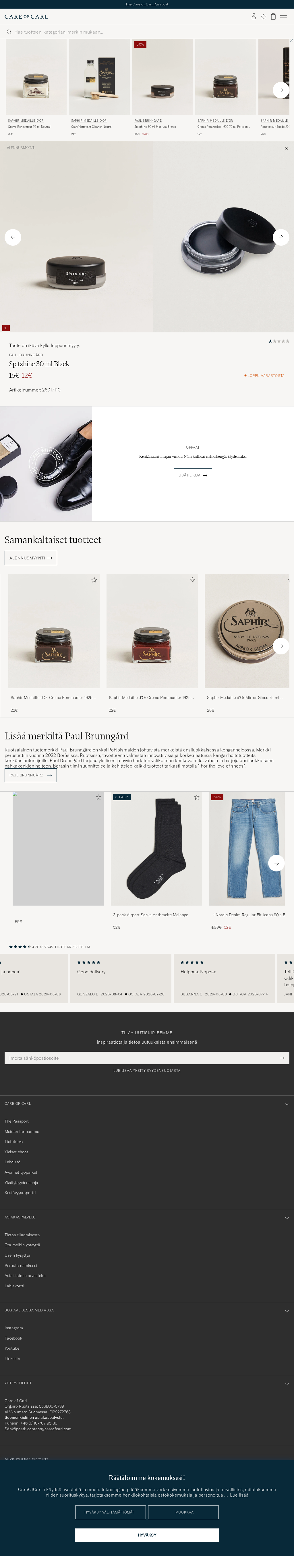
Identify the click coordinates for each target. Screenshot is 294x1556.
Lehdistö (12, 1161)
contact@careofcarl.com (49, 1428)
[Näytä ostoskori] (273, 16)
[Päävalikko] (283, 16)
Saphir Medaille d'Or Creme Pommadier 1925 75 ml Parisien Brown (51, 698)
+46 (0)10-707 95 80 (38, 1423)
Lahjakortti (14, 1285)
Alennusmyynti (21, 148)
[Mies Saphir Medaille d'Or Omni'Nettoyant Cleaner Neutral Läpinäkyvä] (99, 77)
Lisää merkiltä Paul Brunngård (67, 736)
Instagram (14, 1327)
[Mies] (58, 849)
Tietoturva (14, 1141)
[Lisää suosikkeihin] (93, 581)
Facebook (13, 1338)
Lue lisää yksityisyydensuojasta (147, 1070)
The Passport (17, 1121)
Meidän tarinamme (22, 1131)
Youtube (12, 1348)
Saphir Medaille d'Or (26, 121)
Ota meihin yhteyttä (22, 1244)
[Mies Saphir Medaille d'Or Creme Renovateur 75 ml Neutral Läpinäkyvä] (36, 77)
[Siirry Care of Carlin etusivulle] (26, 16)
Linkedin (12, 1358)
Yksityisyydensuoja (21, 1182)
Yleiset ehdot (16, 1151)
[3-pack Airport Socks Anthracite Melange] (156, 909)
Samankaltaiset (53, 540)
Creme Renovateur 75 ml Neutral (29, 127)
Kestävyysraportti (20, 1192)
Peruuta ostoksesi (21, 1265)
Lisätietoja (190, 475)
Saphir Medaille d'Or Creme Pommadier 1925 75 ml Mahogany (150, 698)
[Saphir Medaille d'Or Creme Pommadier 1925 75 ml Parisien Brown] (54, 692)
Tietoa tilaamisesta (22, 1234)
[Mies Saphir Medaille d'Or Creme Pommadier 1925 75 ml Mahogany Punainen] (152, 631)
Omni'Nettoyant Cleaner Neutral (91, 127)
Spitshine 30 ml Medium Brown (155, 127)
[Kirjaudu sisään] (254, 16)
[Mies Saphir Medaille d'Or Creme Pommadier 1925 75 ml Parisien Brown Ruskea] (225, 77)
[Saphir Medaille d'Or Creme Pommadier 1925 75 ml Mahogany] (152, 692)
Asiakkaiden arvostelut (25, 1275)
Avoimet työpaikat (21, 1172)
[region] (147, 978)
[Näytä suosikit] (263, 17)
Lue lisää (239, 1494)
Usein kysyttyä (17, 1255)
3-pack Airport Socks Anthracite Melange (150, 914)
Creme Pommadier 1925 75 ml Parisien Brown (223, 127)
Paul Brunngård (148, 121)
